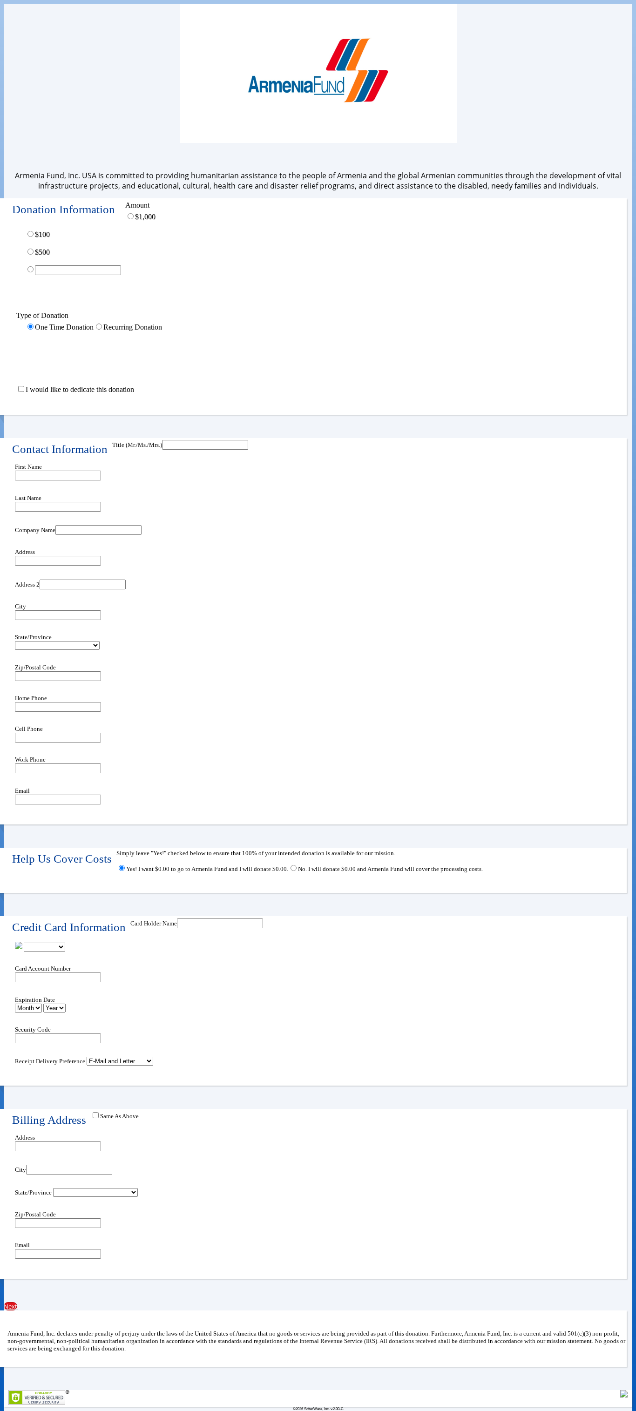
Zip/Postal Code (35, 667)
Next (10, 1306)
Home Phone (31, 698)
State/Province (33, 637)
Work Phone (30, 759)
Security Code (33, 1029)
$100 (42, 234)
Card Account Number (43, 968)
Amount (137, 205)
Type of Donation (42, 315)
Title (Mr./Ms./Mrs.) (137, 444)
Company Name (35, 530)
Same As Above (119, 1116)
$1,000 (145, 217)
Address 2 (27, 584)
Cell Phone (29, 728)
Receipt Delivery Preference (50, 1061)
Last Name (28, 497)
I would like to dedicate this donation (80, 389)
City (20, 606)
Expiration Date (35, 999)
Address (25, 551)
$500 (42, 252)
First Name (28, 466)
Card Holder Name (153, 923)
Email (22, 790)
